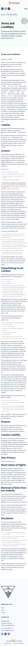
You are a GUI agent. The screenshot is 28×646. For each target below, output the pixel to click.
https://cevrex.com (17, 66)
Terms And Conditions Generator (18, 187)
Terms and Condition (18, 643)
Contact (3, 612)
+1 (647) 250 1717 (8, 628)
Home (2, 14)
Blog (2, 610)
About (2, 608)
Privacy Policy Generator (11, 189)
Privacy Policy (7, 643)
